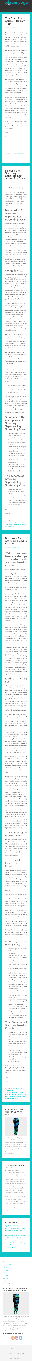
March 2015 (6, 1284)
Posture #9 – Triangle (10, 1248)
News (20, 155)
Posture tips (10, 1090)
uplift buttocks (15, 1098)
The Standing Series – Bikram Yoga (15, 21)
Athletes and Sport (15, 153)
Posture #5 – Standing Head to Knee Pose (16, 541)
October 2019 (7, 1265)
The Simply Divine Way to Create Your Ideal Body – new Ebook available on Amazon (15, 1238)
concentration (21, 1092)
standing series (8, 159)
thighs (9, 526)
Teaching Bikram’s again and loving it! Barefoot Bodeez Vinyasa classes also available (15, 1230)
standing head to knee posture (18, 1096)
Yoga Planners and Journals (12, 1226)
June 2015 (5, 1276)
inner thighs (20, 522)
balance (13, 157)
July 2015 (5, 1273)
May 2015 (6, 1278)
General (22, 153)
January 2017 (6, 1267)
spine (25, 522)
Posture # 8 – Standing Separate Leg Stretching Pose (15, 174)
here (23, 1149)
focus (13, 1094)
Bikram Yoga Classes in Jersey (16, 2)
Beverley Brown (16, 1358)
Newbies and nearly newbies (11, 155)
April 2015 (6, 1281)
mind (16, 1094)
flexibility (24, 157)
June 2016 (5, 1270)
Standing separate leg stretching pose (13, 524)
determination (8, 1094)
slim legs (20, 1094)
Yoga (12, 526)
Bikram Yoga (19, 157)
